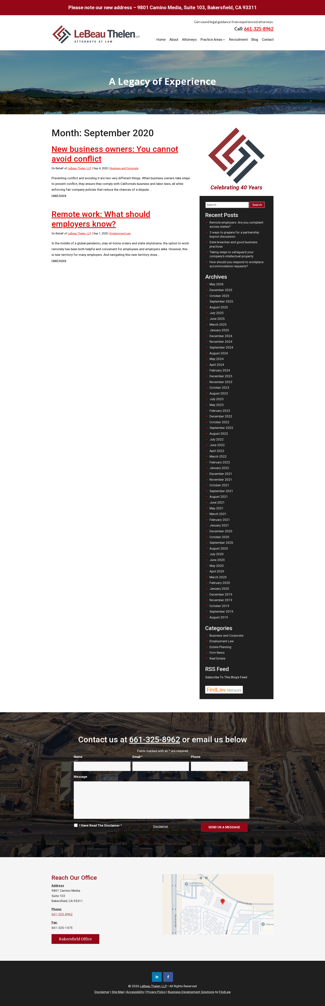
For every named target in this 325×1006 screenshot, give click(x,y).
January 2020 (219, 588)
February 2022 (220, 462)
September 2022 (221, 428)
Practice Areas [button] (211, 39)
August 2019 (219, 617)
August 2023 (219, 393)
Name (78, 757)
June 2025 (217, 319)
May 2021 (217, 508)
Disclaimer (160, 826)
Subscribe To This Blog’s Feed (226, 677)
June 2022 (217, 445)
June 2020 (217, 560)
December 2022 (221, 416)
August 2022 (219, 433)
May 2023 (217, 405)
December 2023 (221, 376)
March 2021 (218, 514)
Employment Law (120, 233)
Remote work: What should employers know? (101, 219)
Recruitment (238, 39)
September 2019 (221, 611)
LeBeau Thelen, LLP (79, 168)
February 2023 (220, 411)
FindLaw (225, 992)
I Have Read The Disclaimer (100, 825)
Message (80, 777)
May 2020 (217, 566)
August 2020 (219, 548)
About (173, 39)
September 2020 (221, 542)
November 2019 (221, 600)
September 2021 (221, 491)
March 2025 (218, 324)
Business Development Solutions (191, 992)
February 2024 (220, 370)
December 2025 (221, 290)
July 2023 (217, 399)
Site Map (118, 992)
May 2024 (217, 359)
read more (59, 195)
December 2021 (221, 474)
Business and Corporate (124, 168)
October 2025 (219, 296)
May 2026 (217, 284)
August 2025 (219, 307)
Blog (254, 39)
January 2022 (219, 468)
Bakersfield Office (75, 939)
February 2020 (220, 583)
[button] (321, 979)
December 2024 (221, 336)
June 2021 (217, 502)
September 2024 (221, 347)
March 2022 (218, 456)
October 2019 (219, 606)
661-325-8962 (258, 28)
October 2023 (219, 387)
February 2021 (220, 520)
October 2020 (219, 537)
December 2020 (221, 531)
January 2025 (219, 330)
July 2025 (217, 313)
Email (137, 757)
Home (161, 39)
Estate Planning (220, 647)
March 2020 (218, 577)
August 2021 (219, 496)
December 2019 (221, 594)
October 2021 (219, 485)
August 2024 (219, 353)
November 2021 (221, 479)
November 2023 (221, 382)
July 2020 (217, 554)
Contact (268, 39)
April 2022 (217, 451)
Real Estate (217, 658)
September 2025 (221, 301)
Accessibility (135, 992)
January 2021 (219, 525)
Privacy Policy (156, 992)
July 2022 (217, 439)
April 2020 (217, 571)
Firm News (217, 652)
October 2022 (219, 422)
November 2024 (221, 341)
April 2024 (217, 365)
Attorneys (189, 39)
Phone (195, 757)
